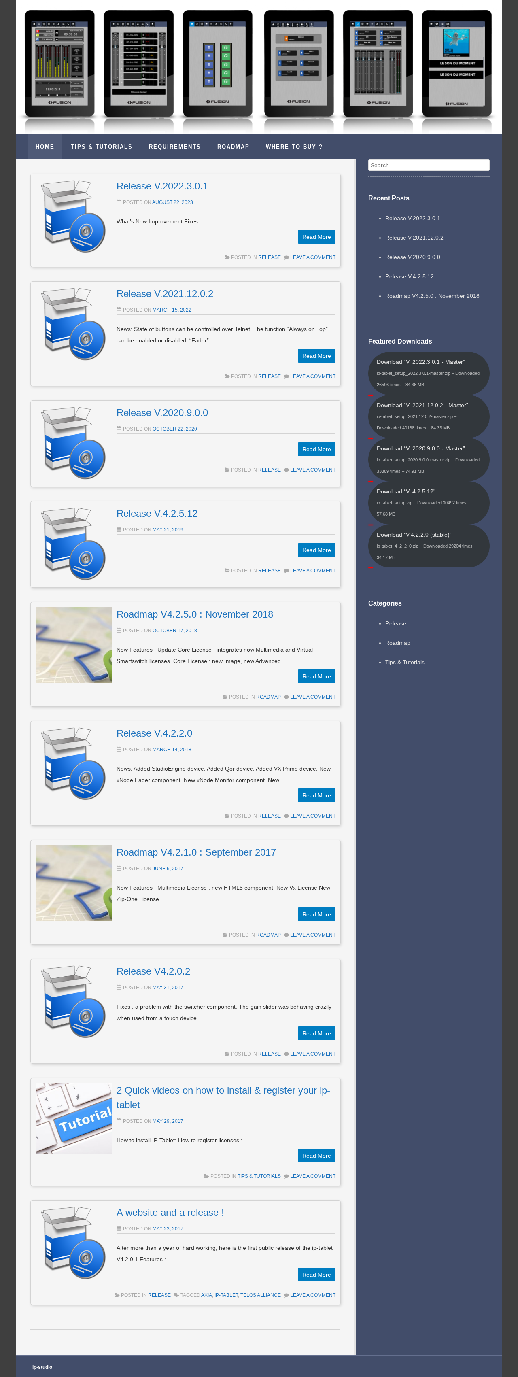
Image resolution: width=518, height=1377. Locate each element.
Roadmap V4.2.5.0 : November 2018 (195, 614)
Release (269, 257)
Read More (316, 237)
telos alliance (260, 1295)
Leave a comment (312, 257)
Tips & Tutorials (259, 1176)
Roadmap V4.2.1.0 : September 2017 (196, 852)
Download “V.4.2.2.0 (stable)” (426, 545)
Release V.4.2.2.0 (154, 733)
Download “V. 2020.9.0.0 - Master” (428, 459)
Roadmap (268, 697)
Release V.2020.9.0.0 (162, 412)
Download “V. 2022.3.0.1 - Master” (428, 373)
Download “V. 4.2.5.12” (423, 502)
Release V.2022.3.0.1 (162, 186)
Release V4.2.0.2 (153, 971)
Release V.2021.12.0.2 (165, 293)
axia (206, 1295)
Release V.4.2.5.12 (157, 513)
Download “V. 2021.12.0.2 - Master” (422, 416)
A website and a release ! (170, 1212)
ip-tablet (226, 1295)
